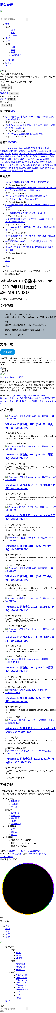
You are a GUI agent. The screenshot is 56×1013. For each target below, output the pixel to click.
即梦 (11, 159)
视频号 (51, 162)
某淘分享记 (26, 851)
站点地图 (15, 818)
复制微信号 (6, 88)
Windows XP (22, 990)
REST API (28, 170)
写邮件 (3, 99)
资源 (13, 49)
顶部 (7, 937)
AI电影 (31, 151)
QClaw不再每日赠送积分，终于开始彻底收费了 (28, 182)
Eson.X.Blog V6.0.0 (35, 168)
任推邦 (15, 153)
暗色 (14, 170)
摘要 (47, 159)
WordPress (40, 159)
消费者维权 (10, 156)
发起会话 (4, 93)
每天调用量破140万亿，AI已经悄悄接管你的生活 (28, 241)
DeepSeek (51, 151)
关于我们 (15, 807)
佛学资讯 (20, 967)
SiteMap (14, 821)
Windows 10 (21, 975)
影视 (7, 38)
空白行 (19, 170)
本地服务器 (18, 162)
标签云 (8, 63)
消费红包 (27, 156)
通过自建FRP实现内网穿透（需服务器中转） (27, 213)
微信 (2, 153)
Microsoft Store (16, 148)
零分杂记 (16, 854)
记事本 (43, 165)
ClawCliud (44, 156)
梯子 (32, 159)
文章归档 (15, 813)
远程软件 (23, 151)
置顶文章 (9, 60)
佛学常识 (20, 969)
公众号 (21, 165)
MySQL (22, 168)
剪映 (37, 153)
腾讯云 (14, 832)
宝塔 (10, 162)
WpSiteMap (16, 823)
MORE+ (15, 111)
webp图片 (28, 148)
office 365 (38, 162)
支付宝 (19, 156)
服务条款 (15, 804)
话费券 (48, 153)
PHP (45, 162)
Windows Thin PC (24, 987)
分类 (7, 928)
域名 (28, 165)
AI (1, 148)
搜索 (7, 931)
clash (28, 159)
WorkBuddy (5, 151)
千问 (42, 153)
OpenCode (45, 148)
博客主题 (49, 168)
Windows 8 (21, 982)
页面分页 (13, 165)
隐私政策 (15, 801)
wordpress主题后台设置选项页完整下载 (24, 133)
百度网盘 (7, 352)
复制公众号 (6, 105)
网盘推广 (23, 153)
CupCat (31, 153)
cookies (3, 170)
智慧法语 (20, 964)
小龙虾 (8, 153)
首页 (7, 24)
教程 (13, 32)
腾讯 (16, 168)
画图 (37, 165)
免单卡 (36, 156)
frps (16, 151)
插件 (13, 47)
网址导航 (15, 815)
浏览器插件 (16, 55)
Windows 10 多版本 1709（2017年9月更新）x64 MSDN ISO (28, 398)
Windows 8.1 (22, 980)
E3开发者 (29, 162)
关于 (7, 66)
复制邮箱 (11, 99)
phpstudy (4, 162)
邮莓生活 (36, 851)
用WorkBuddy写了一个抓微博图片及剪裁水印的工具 (30, 236)
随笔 (13, 30)
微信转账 (4, 168)
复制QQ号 (14, 93)
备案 (32, 165)
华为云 (14, 834)
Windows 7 (21, 985)
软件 (13, 52)
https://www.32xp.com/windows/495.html (29, 395)
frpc (13, 151)
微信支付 (51, 165)
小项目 (14, 35)
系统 (7, 41)
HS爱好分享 (15, 851)
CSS (9, 170)
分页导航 (4, 165)
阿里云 (14, 829)
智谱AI (36, 148)
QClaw (6, 148)
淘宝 (11, 168)
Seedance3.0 (40, 151)
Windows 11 (21, 977)
